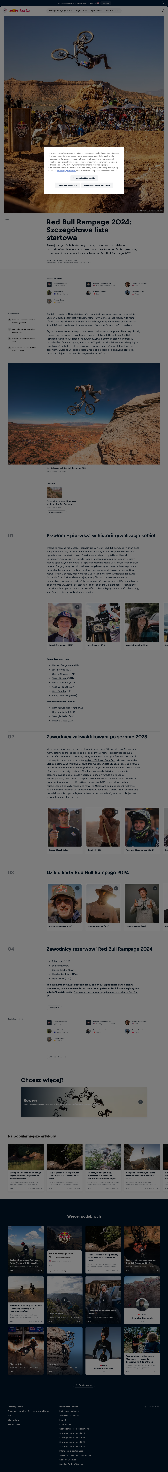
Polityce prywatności (66, 171)
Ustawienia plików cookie (84, 178)
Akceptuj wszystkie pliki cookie (97, 185)
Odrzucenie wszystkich (67, 185)
